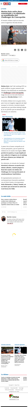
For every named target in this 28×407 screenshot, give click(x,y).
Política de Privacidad (9, 389)
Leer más (9, 223)
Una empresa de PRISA (14, 396)
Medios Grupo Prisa (14, 399)
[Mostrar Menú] (1, 3)
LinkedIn (22, 49)
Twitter (18, 49)
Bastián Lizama (5, 54)
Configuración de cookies (14, 391)
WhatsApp (25, 49)
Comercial (7, 388)
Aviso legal (21, 388)
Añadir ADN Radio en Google (11, 60)
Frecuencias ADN (14, 388)
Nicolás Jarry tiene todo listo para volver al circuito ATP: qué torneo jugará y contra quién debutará (20, 359)
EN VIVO (22, 3)
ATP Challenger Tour (13, 212)
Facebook (15, 49)
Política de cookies (19, 389)
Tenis (4, 9)
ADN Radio (7, 3)
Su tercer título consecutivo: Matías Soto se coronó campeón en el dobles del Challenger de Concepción (7, 359)
